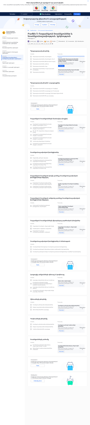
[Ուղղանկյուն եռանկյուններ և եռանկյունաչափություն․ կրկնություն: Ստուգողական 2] (42, 44)
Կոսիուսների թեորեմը (38, 318)
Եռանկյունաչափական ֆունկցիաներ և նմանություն (50, 241)
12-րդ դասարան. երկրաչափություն (45, 30)
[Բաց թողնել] (88, 1)
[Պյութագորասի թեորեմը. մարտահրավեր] (30, 44)
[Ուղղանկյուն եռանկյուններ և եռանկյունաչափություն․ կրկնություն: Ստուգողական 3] (50, 44)
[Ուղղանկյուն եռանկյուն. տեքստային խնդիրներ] (40, 44)
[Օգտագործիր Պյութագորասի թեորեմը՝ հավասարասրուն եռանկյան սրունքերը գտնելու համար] (28, 44)
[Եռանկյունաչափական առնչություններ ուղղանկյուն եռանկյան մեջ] (35, 44)
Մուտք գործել (68, 14)
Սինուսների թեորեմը (38, 299)
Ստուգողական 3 (34, 359)
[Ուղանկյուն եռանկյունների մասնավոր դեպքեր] (33, 44)
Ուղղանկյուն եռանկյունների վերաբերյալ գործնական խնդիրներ (55, 220)
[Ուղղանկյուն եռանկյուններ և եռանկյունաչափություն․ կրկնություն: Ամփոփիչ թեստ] (52, 44)
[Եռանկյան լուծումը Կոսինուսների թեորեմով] (47, 44)
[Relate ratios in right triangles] (44, 44)
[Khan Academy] (45, 14)
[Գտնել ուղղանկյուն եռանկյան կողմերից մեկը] (37, 44)
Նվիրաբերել (58, 14)
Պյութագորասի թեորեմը (39, 51)
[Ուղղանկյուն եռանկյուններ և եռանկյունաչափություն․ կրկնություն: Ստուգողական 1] (32, 44)
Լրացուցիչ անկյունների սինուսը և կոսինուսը (47, 274)
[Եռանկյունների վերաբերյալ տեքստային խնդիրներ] (49, 44)
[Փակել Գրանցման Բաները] (88, 18)
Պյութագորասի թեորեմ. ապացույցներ (45, 83)
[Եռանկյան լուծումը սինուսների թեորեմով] (45, 44)
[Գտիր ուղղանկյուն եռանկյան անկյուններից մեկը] (38, 44)
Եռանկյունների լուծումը (39, 339)
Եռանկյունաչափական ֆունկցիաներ (44, 152)
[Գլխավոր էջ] (28, 30)
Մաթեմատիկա (33, 30)
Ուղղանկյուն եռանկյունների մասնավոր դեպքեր (49, 118)
